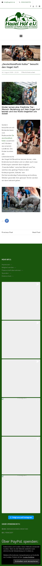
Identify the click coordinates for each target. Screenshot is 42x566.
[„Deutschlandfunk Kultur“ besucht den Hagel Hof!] (21, 53)
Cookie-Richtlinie (28, 557)
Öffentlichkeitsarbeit (28, 72)
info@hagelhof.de (9, 2)
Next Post (36, 232)
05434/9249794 (26, 2)
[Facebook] (30, 6)
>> (11, 264)
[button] (21, 301)
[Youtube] (33, 6)
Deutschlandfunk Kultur (8, 138)
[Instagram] (36, 6)
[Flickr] (39, 6)
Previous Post (7, 232)
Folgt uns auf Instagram (22, 517)
